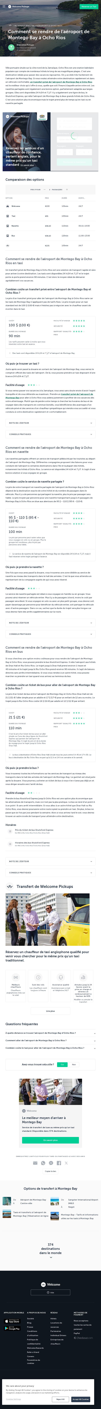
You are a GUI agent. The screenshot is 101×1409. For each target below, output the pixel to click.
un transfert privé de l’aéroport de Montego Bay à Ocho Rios (61, 82)
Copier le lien (50, 1171)
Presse (30, 1327)
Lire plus (50, 1011)
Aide (52, 1293)
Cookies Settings (13, 1399)
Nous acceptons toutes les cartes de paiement (82, 1325)
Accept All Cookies (81, 1399)
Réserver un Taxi (89, 7)
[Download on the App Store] (14, 1321)
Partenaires (55, 1331)
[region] (48, 1392)
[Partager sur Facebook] (59, 1164)
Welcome (16, 206)
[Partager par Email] (35, 1164)
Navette (15, 226)
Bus (13, 236)
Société (30, 1319)
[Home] (50, 1284)
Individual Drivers (58, 1335)
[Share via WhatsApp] (43, 1164)
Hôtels (53, 1319)
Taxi (13, 216)
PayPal (77, 1333)
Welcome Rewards (35, 1348)
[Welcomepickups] (4, 7)
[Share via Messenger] (51, 1164)
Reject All (60, 1399)
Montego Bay (22, 26)
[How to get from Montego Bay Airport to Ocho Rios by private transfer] (25, 246)
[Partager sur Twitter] (66, 1164)
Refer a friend (33, 1352)
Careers (30, 1356)
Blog (29, 1323)
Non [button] (74, 1064)
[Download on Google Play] (14, 1328)
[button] (44, 188)
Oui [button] (62, 1064)
